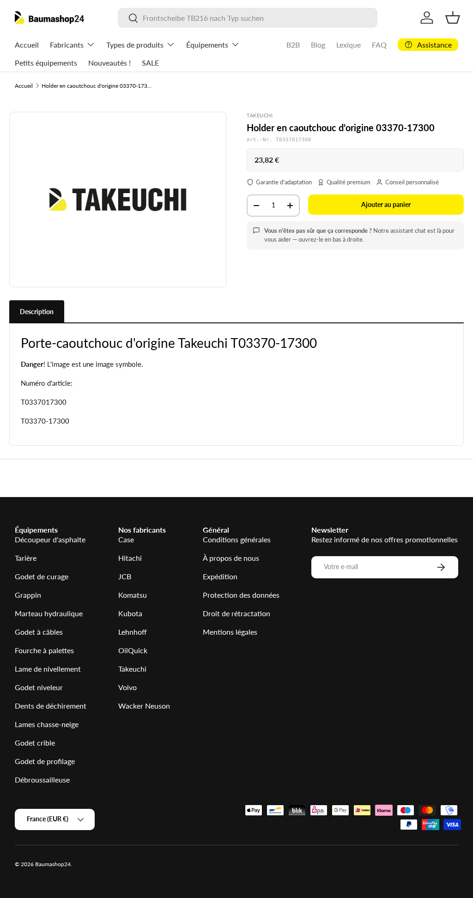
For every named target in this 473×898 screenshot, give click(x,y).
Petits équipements (46, 62)
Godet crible (35, 742)
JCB (124, 576)
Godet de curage (41, 576)
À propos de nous (231, 557)
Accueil (27, 44)
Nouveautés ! (109, 62)
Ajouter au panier (386, 204)
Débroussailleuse (42, 779)
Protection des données (241, 594)
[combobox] (247, 18)
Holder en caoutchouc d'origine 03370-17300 (97, 85)
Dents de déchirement (50, 705)
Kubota (130, 613)
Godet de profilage (45, 761)
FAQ (379, 44)
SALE (150, 62)
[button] (453, 17)
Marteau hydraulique (49, 613)
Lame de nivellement (48, 668)
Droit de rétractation (236, 613)
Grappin (28, 594)
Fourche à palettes (44, 650)
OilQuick (132, 650)
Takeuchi (132, 668)
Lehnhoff (132, 631)
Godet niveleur (39, 687)
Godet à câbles (39, 631)
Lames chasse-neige (47, 724)
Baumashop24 (53, 864)
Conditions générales (237, 539)
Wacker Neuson (144, 705)
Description (37, 312)
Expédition (220, 576)
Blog (318, 44)
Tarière (25, 557)
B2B (293, 44)
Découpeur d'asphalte (50, 539)
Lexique (348, 44)
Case (126, 539)
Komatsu (132, 594)
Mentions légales (230, 631)
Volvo (127, 687)
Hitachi (130, 557)
